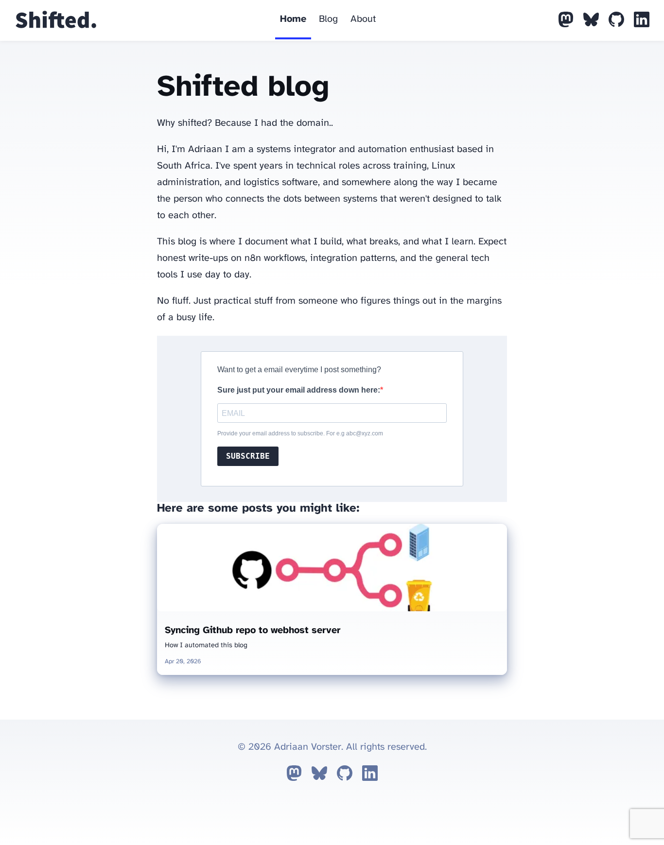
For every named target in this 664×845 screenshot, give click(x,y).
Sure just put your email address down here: (298, 390)
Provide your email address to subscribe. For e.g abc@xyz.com (300, 433)
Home (293, 19)
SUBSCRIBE (248, 456)
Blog (328, 19)
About (363, 19)
